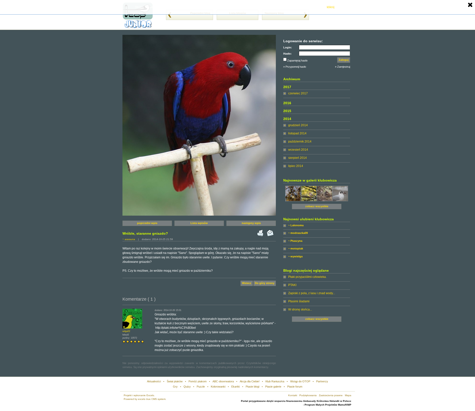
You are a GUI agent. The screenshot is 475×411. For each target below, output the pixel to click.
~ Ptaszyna (295, 240)
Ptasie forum (294, 386)
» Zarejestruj (342, 66)
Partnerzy (322, 381)
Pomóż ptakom (198, 381)
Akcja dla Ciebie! (250, 381)
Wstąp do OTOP (300, 381)
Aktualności (154, 381)
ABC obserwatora (223, 381)
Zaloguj (344, 59)
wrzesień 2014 (298, 149)
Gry (175, 386)
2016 (287, 103)
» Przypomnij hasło (294, 66)
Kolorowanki (218, 386)
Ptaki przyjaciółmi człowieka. (307, 277)
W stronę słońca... (300, 309)
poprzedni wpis (147, 223)
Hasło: (287, 53)
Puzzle (201, 386)
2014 (287, 119)
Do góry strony (264, 283)
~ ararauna (128, 239)
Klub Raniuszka (274, 381)
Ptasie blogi (252, 386)
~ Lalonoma (296, 225)
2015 (287, 111)
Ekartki (235, 386)
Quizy (187, 386)
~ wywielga (295, 256)
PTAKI (292, 285)
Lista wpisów (199, 223)
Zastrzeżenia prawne (331, 395)
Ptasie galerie (273, 386)
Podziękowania (308, 395)
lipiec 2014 (295, 166)
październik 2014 (299, 141)
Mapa (348, 395)
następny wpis (251, 223)
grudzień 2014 (298, 125)
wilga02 (126, 331)
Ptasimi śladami (298, 301)
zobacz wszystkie (316, 206)
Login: (287, 47)
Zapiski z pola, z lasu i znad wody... (311, 293)
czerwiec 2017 (298, 93)
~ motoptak (295, 248)
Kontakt (292, 395)
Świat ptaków (175, 381)
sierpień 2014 (297, 158)
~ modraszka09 (298, 232)
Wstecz (246, 283)
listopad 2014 (297, 133)
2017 (287, 87)
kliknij (330, 7)
